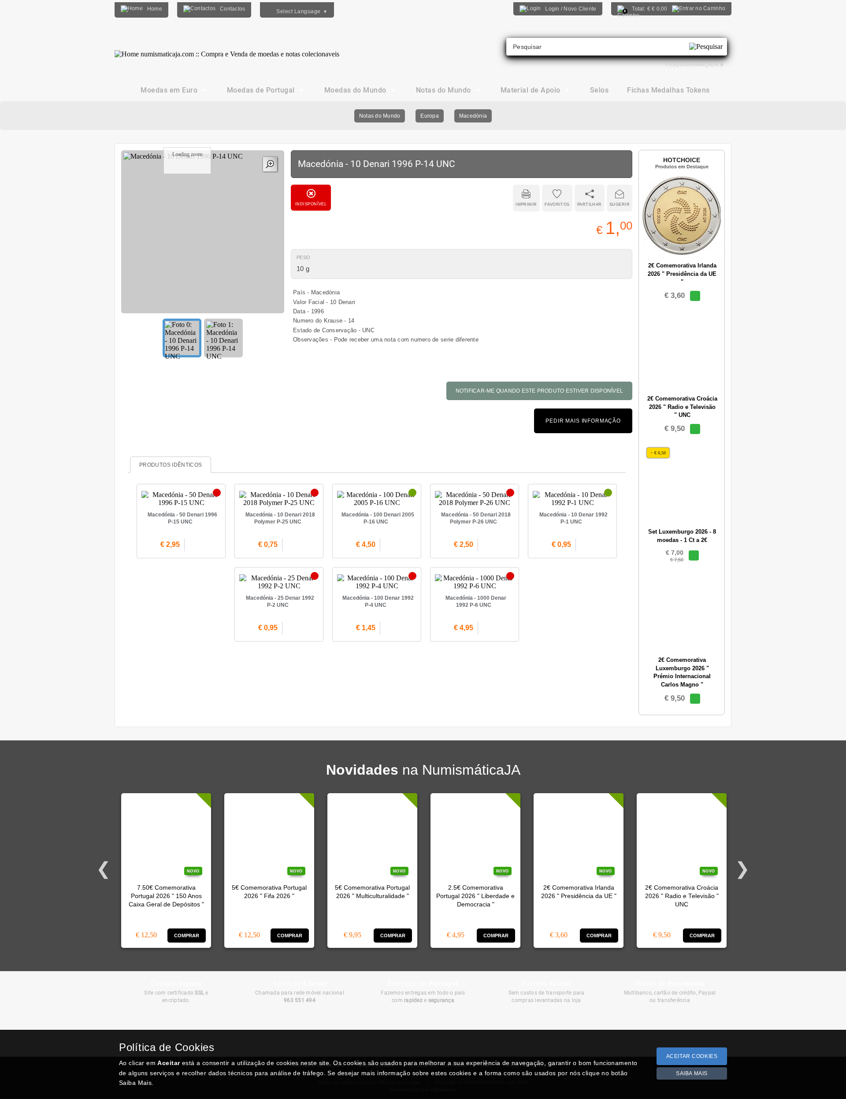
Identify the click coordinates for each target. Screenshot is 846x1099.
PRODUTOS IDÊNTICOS (170, 465)
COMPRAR (187, 935)
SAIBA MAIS (692, 1073)
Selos (599, 90)
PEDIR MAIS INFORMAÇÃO (583, 421)
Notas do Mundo (379, 116)
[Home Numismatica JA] (227, 47)
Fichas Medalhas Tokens (668, 90)
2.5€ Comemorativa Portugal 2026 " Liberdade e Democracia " (475, 896)
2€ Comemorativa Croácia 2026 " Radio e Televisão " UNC (682, 896)
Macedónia (473, 116)
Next (742, 869)
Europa (429, 116)
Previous (103, 869)
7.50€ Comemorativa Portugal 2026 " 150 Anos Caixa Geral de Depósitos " (166, 896)
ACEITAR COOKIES (692, 1056)
